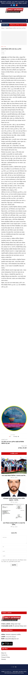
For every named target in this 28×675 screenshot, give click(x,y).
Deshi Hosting (21, 673)
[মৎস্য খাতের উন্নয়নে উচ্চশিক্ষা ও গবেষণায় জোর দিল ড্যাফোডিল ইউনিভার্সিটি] (14, 465)
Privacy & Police (5, 657)
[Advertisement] (14, 16)
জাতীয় (2, 46)
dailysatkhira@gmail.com (12, 638)
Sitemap (3, 659)
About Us (3, 653)
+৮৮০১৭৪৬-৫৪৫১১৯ (11, 636)
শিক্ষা (5, 46)
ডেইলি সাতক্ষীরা (15, 671)
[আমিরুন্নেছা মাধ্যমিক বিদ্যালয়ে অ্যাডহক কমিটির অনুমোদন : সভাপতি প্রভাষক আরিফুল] (14, 488)
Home (2, 28)
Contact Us (4, 655)
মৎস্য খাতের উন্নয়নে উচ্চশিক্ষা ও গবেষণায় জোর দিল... (14, 475)
